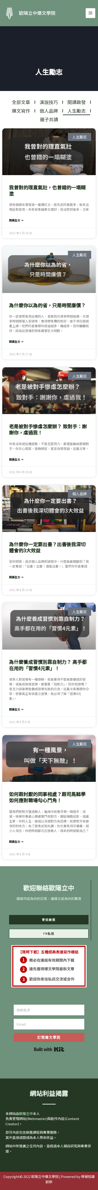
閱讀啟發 (76, 102)
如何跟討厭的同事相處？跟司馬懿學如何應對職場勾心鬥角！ (47, 797)
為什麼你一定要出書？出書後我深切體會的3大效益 (47, 547)
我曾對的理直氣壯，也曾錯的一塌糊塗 (47, 190)
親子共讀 (49, 119)
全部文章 (21, 102)
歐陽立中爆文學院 (37, 13)
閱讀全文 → (16, 220)
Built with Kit (49, 1049)
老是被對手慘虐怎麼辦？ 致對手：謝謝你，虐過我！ (48, 429)
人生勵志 (76, 110)
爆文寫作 (21, 110)
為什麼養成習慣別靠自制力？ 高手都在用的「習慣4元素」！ (48, 664)
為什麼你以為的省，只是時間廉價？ (47, 305)
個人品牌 (49, 110)
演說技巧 (49, 102)
